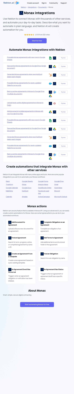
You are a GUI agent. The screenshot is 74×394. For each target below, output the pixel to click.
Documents (42, 7)
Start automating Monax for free (37, 304)
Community (53, 3)
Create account (33, 3)
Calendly (9, 197)
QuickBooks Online (44, 188)
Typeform (9, 184)
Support (64, 3)
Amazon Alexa (43, 184)
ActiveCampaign (44, 197)
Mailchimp (9, 191)
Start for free (37, 41)
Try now (63, 58)
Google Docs (26, 188)
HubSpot (25, 191)
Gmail (56, 184)
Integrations (32, 7)
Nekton (23, 7)
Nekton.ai (8, 2)
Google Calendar (12, 188)
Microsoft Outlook (60, 197)
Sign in (44, 3)
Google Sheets (27, 181)
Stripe (24, 184)
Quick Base (58, 188)
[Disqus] (37, 343)
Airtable (24, 197)
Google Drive (59, 181)
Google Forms (43, 181)
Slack (8, 181)
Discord (57, 191)
